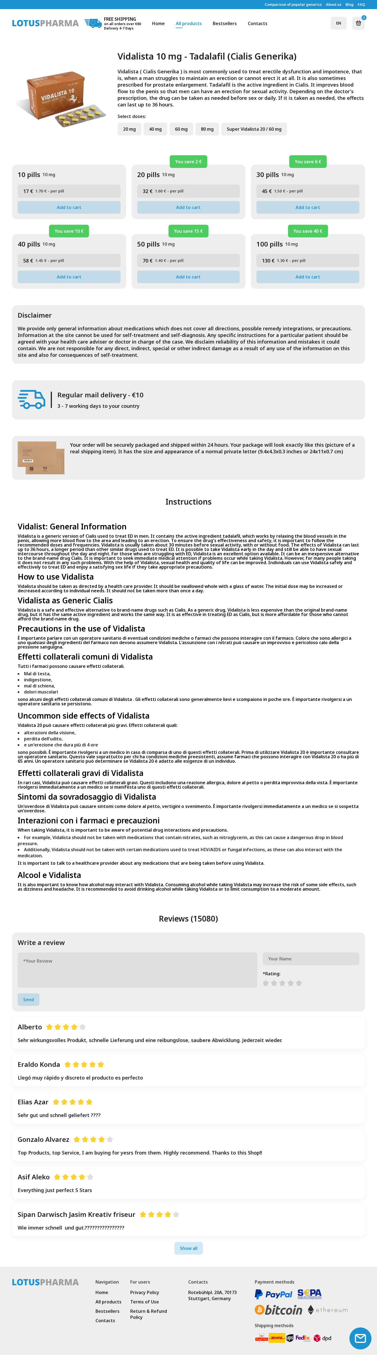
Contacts (257, 23)
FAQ (361, 4)
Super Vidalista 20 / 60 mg (254, 129)
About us (333, 4)
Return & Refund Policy (148, 1314)
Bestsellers (225, 23)
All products (189, 23)
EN (338, 23)
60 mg (181, 129)
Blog (350, 4)
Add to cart (69, 207)
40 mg (155, 129)
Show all (188, 1248)
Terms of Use (144, 1302)
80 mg (207, 129)
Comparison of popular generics (293, 4)
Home (158, 23)
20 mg (129, 129)
